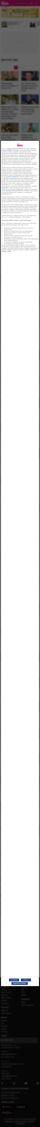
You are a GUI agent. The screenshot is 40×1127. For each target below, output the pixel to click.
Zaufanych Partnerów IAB (13, 190)
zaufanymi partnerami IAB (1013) (15, 148)
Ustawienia (14, 979)
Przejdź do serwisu (19, 983)
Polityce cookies (6, 251)
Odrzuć (25, 979)
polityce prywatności (13, 176)
